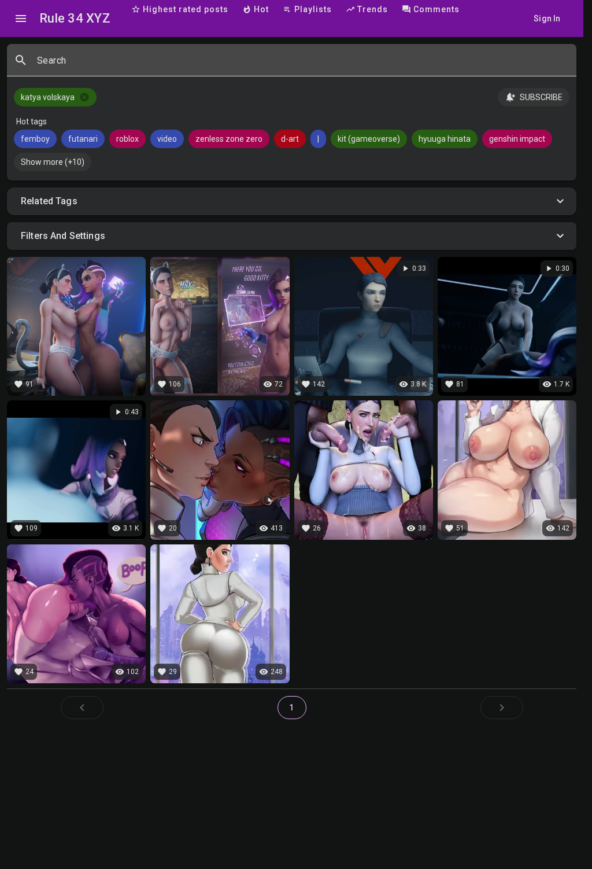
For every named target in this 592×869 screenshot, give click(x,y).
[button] (291, 201)
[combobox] (302, 65)
